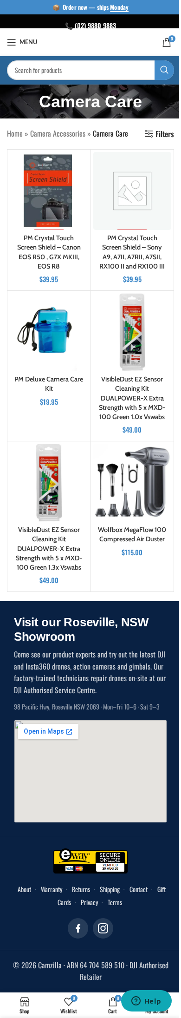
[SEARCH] (164, 70)
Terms (115, 902)
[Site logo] (90, 41)
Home (15, 133)
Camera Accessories (57, 133)
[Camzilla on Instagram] (103, 928)
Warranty (51, 889)
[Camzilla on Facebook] (78, 928)
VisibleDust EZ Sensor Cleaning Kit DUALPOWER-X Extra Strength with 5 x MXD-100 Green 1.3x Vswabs (49, 548)
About (24, 889)
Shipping (110, 889)
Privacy (89, 902)
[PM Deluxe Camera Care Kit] (49, 332)
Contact (138, 889)
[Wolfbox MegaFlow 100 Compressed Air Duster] (132, 483)
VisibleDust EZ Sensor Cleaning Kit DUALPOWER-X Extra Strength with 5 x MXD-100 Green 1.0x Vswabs (132, 398)
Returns (81, 889)
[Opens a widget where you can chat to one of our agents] (146, 1001)
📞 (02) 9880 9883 (90, 25)
